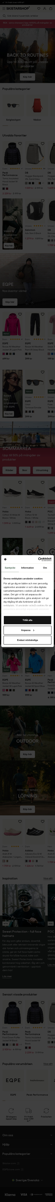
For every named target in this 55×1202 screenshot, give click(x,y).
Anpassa (26, 630)
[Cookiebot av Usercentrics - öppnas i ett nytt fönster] (38, 559)
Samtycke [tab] (10, 567)
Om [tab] (45, 567)
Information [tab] (27, 567)
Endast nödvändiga (27, 640)
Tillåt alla (27, 620)
